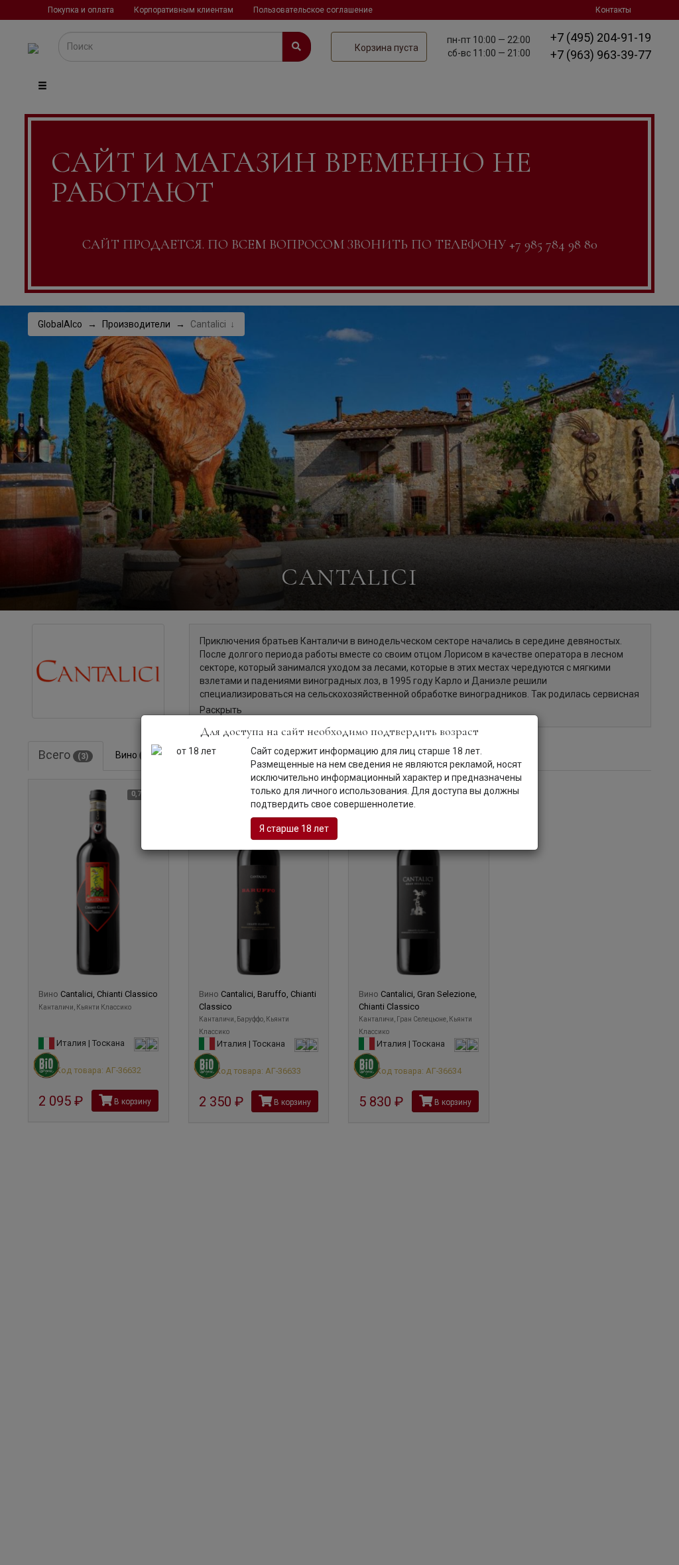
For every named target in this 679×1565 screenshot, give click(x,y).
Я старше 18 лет (294, 828)
